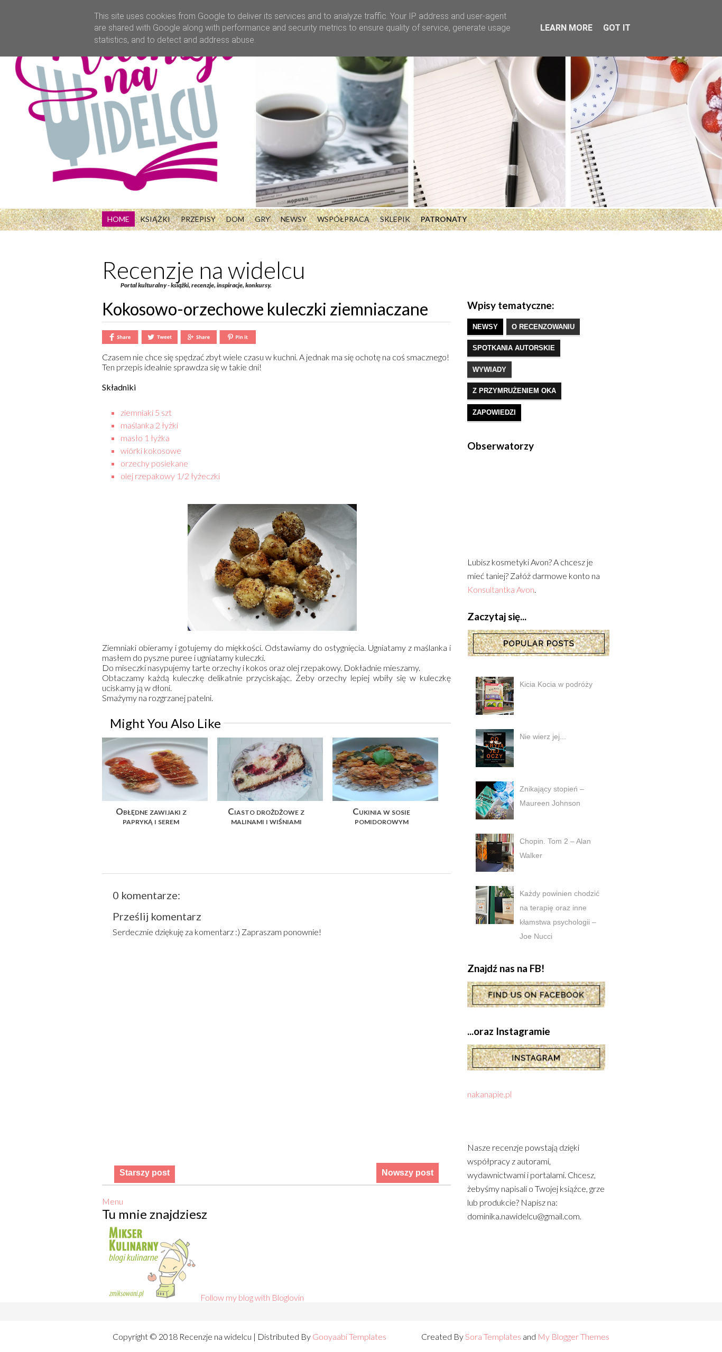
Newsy (294, 219)
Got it (617, 28)
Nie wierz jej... (543, 736)
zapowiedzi (494, 412)
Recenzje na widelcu (204, 270)
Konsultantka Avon (500, 589)
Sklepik (395, 219)
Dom (235, 219)
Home (118, 219)
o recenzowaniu (543, 327)
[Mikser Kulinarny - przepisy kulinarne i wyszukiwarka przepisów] (151, 1297)
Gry (262, 219)
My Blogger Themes (573, 1336)
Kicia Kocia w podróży (556, 684)
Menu (112, 1201)
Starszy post (144, 1172)
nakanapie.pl (489, 1094)
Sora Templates (493, 1336)
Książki (155, 219)
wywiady (489, 370)
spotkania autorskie (514, 348)
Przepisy (198, 219)
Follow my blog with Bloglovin (252, 1297)
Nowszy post (407, 1172)
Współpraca (343, 219)
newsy (485, 327)
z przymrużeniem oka (514, 391)
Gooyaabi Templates (349, 1336)
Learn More (566, 28)
